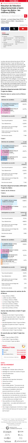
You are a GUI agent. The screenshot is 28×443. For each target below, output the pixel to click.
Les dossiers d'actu (8, 354)
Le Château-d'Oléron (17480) (9, 300)
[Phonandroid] (20, 441)
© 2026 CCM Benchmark (14, 425)
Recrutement (21, 420)
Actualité (5, 350)
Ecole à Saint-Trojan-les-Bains (10, 339)
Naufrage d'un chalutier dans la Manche (12, 369)
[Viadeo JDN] (20, 438)
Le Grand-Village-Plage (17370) (15, 19)
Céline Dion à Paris (7, 381)
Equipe (12, 419)
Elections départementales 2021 (12, 3)
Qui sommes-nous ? (5, 419)
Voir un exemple (21, 350)
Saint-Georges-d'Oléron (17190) (10, 305)
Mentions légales (10, 423)
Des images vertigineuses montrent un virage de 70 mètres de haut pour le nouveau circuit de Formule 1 (14, 409)
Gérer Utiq (24, 422)
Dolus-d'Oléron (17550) (8, 296)
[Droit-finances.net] (20, 435)
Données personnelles (6, 422)
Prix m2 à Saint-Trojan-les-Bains (11, 341)
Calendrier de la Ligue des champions (12, 379)
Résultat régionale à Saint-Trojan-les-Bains (13, 317)
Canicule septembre (7, 373)
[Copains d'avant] (7, 438)
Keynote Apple (6, 383)
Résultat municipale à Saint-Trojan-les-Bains (14, 328)
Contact (5, 420)
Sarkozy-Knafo (6, 377)
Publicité (25, 419)
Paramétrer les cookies (16, 422)
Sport (4, 352)
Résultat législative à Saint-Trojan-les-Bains (13, 322)
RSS (17, 420)
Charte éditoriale (18, 419)
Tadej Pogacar (6, 375)
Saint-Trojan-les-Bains (20, 39)
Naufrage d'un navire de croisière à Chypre (13, 371)
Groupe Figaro (18, 423)
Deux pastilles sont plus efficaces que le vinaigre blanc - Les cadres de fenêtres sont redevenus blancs (14, 403)
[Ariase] (7, 441)
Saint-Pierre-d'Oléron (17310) (10, 308)
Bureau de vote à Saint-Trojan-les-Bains (12, 315)
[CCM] (20, 432)
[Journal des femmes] (7, 432)
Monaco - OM (6, 367)
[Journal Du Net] (7, 435)
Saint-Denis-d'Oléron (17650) (10, 304)
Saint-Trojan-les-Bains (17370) (10, 337)
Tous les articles (11, 420)
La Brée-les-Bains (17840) (9, 298)
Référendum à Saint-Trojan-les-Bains (12, 330)
